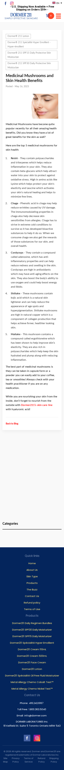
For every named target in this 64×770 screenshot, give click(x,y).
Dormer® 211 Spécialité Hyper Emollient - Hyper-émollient (29, 44)
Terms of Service (28, 760)
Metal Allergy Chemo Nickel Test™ (32, 688)
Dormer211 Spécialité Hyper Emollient (32, 642)
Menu (58, 16)
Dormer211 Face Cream (32, 662)
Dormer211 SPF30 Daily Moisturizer (32, 629)
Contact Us (32, 596)
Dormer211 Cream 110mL (32, 649)
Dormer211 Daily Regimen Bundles (32, 623)
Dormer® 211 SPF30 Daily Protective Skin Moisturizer (29, 65)
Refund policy (32, 602)
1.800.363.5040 (37, 709)
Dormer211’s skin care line (37, 405)
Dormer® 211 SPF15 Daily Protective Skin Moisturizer (29, 55)
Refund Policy (41, 760)
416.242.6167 (36, 703)
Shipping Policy (54, 760)
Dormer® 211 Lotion (18, 36)
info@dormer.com (35, 715)
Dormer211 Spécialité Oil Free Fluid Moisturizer (32, 675)
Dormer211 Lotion (32, 669)
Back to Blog (12, 424)
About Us (32, 570)
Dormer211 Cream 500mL (32, 656)
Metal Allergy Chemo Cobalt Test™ (32, 682)
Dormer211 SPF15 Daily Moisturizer (32, 636)
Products (32, 583)
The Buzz (32, 589)
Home (32, 563)
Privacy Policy (16, 760)
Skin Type (32, 576)
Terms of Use (32, 609)
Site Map (5, 760)
